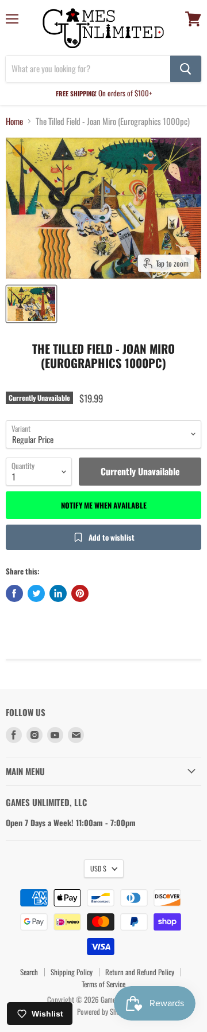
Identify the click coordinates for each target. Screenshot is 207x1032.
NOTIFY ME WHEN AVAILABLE (104, 505)
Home (14, 121)
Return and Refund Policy (139, 972)
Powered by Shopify (104, 1011)
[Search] (185, 69)
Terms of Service (103, 984)
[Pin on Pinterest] (80, 593)
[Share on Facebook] (14, 593)
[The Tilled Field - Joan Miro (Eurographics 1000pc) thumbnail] (31, 304)
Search (29, 972)
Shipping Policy (72, 972)
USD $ (98, 868)
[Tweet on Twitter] (36, 593)
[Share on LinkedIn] (58, 593)
